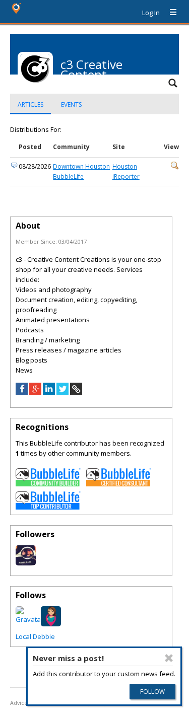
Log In (151, 12)
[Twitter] (62, 392)
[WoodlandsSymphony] (29, 619)
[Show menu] (169, 12)
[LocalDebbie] (51, 623)
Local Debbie (35, 636)
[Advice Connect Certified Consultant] (119, 483)
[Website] (76, 392)
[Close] (169, 658)
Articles (30, 104)
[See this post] (175, 167)
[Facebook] (22, 392)
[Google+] (35, 392)
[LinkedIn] (49, 392)
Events (71, 104)
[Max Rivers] (26, 562)
